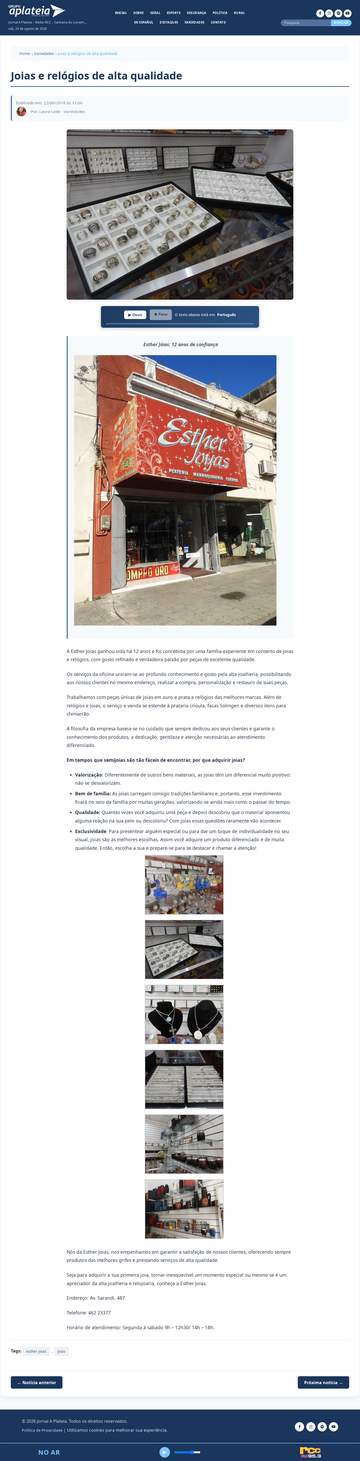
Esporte (174, 13)
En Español (144, 22)
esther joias (36, 1351)
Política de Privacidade (42, 1430)
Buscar (341, 23)
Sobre (138, 13)
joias (61, 1351)
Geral (155, 13)
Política (220, 13)
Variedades (194, 22)
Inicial (121, 13)
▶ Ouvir (135, 315)
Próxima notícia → (323, 1382)
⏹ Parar (161, 314)
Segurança (196, 13)
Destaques (169, 22)
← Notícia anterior (36, 1382)
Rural (239, 13)
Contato (218, 22)
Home (24, 53)
